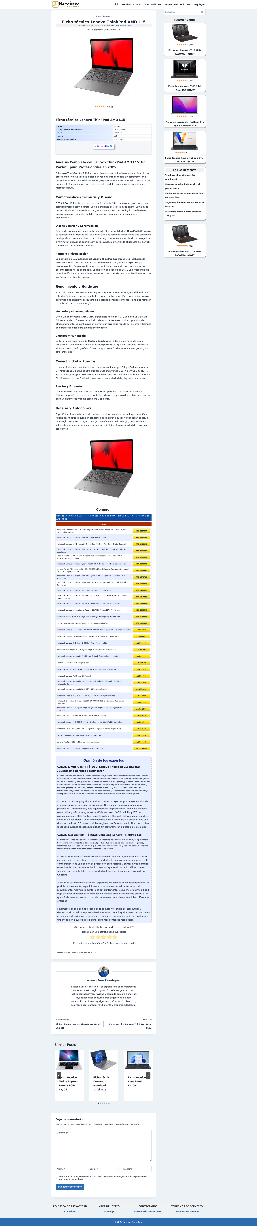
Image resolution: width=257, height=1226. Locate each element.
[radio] (92, 937)
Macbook (179, 4)
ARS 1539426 (141, 584)
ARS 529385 (141, 729)
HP (159, 4)
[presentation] (69, 1060)
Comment (63, 1132)
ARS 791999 (141, 683)
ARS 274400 (141, 748)
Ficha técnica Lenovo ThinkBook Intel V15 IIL (78, 1023)
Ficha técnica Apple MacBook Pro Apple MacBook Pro (184, 124)
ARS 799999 (141, 669)
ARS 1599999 (141, 564)
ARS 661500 (141, 709)
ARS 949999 (141, 643)
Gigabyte (199, 4)
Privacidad (70, 1211)
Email (94, 1168)
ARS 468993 (141, 742)
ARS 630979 (141, 715)
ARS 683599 (141, 702)
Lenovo (167, 4)
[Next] (148, 1075)
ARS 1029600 (141, 623)
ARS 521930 (141, 735)
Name (61, 1168)
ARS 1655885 (141, 551)
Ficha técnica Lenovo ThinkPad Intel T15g (130, 1023)
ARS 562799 (141, 722)
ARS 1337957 (141, 531)
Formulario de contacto (148, 1211)
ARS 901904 (141, 650)
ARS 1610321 (141, 557)
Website (127, 1168)
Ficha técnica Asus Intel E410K (137, 1081)
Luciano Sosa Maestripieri (104, 980)
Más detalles (102, 146)
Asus (146, 4)
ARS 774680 (141, 689)
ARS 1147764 (141, 617)
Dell (153, 4)
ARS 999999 (141, 630)
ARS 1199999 (141, 610)
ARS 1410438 (141, 590)
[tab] (98, 1103)
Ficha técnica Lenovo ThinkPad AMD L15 (76, 952)
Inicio (115, 4)
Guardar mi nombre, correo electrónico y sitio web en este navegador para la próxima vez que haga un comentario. (103, 1177)
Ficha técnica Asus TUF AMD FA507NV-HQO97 (184, 52)
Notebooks (127, 4)
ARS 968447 (141, 636)
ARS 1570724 (141, 577)
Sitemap (109, 1211)
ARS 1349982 (141, 603)
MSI (189, 4)
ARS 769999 (141, 696)
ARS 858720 (141, 663)
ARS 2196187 (141, 537)
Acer (138, 4)
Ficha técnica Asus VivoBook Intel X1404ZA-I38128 (184, 159)
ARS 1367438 (141, 597)
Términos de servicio (187, 1211)
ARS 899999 (141, 656)
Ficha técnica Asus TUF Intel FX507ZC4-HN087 (184, 88)
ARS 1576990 (141, 570)
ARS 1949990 (141, 544)
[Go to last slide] (59, 1075)
